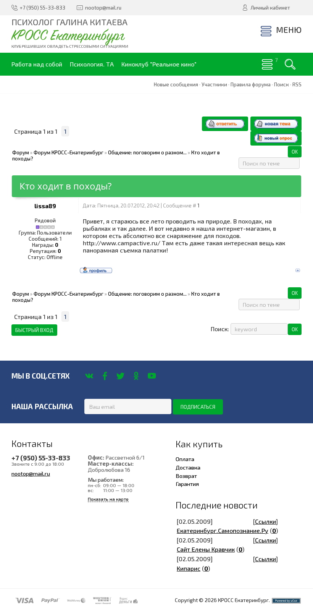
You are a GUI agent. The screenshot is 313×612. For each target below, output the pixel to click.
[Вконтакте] (89, 376)
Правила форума (251, 84)
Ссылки (265, 521)
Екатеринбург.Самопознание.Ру (222, 530)
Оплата (185, 458)
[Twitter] (120, 376)
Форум (20, 152)
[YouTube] (152, 376)
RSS (297, 84)
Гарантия (187, 483)
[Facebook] (105, 376)
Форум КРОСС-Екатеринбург (68, 152)
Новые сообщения (176, 84)
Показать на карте (108, 499)
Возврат (186, 475)
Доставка (188, 467)
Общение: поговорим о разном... (147, 152)
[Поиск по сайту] (290, 64)
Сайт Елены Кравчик (206, 549)
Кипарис (188, 568)
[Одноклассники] (136, 376)
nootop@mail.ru (30, 473)
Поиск (281, 84)
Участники (214, 84)
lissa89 (45, 205)
